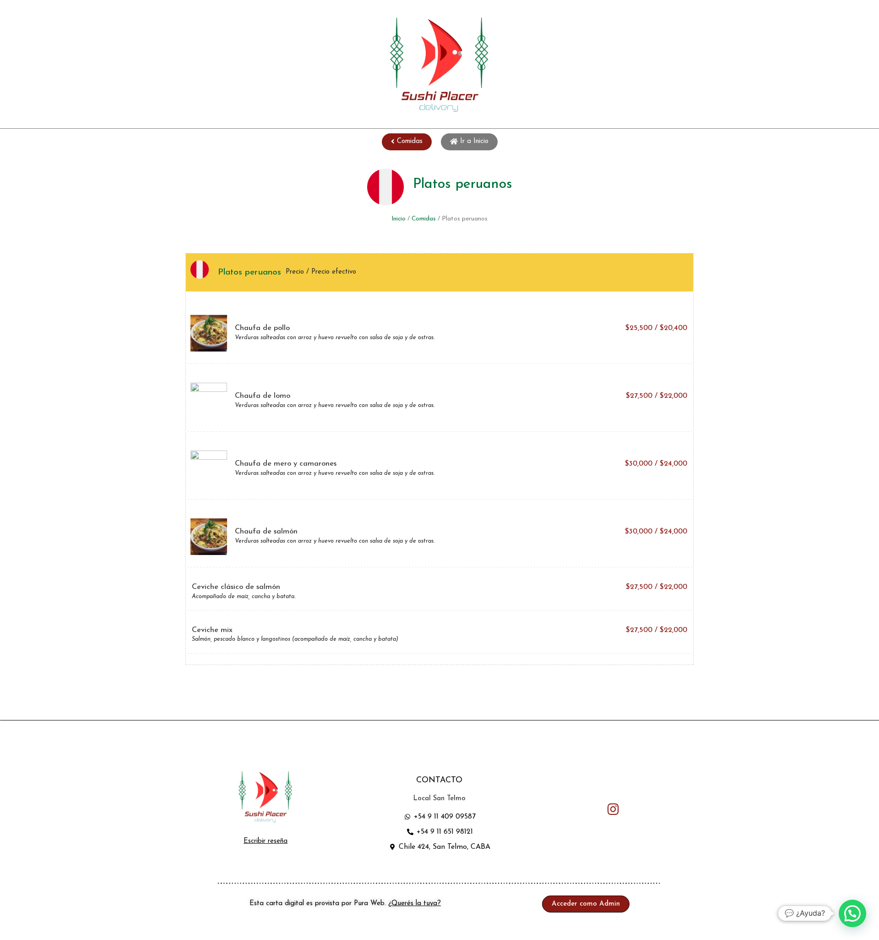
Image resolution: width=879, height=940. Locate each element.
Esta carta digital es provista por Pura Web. (345, 903)
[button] (407, 141)
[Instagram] (613, 809)
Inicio (398, 219)
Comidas (424, 219)
